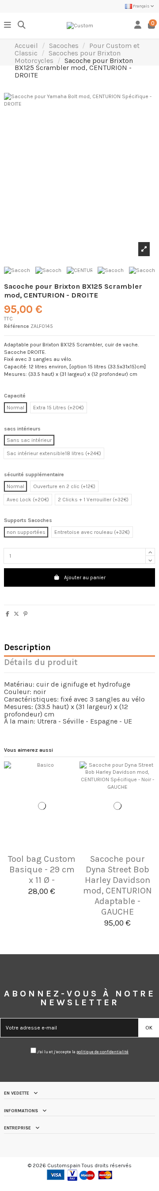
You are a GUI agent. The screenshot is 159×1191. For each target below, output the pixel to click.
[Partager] (7, 614)
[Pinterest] (25, 614)
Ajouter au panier (85, 577)
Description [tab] (27, 648)
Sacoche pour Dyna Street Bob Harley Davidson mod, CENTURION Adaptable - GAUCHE (117, 885)
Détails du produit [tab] (41, 663)
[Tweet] (16, 614)
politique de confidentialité (102, 1051)
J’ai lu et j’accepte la (82, 1051)
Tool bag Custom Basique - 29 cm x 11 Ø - (42, 869)
